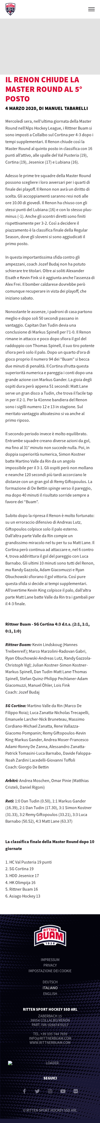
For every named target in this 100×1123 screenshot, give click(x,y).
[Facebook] (24, 1091)
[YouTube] (63, 1091)
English (50, 993)
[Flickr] (75, 1091)
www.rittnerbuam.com (50, 1042)
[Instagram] (50, 1091)
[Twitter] (37, 1091)
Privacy (50, 965)
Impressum (50, 959)
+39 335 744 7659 (54, 1033)
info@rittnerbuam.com (50, 1038)
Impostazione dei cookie (50, 970)
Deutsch (50, 982)
